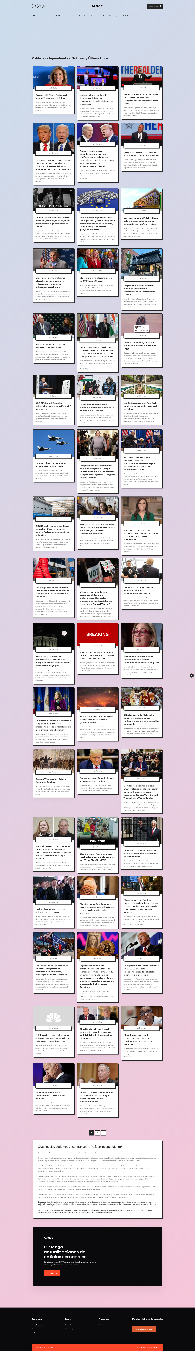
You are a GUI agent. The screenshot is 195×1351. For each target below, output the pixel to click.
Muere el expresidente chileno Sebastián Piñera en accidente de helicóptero (141, 853)
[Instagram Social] (44, 6)
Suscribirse (153, 6)
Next (103, 1133)
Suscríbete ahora (144, 1329)
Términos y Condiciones (73, 1329)
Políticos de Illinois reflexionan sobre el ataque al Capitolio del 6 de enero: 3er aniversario (52, 1038)
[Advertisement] (97, 36)
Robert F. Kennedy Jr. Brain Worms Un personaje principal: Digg (141, 345)
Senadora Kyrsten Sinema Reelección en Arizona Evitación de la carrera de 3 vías (141, 659)
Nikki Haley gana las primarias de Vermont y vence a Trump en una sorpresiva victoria (97, 655)
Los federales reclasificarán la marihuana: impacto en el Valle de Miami (141, 406)
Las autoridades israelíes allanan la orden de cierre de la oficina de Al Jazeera (97, 407)
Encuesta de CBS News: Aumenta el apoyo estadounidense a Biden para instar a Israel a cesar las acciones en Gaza (140, 463)
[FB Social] (34, 6)
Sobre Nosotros (37, 1325)
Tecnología (114, 16)
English (34, 1333)
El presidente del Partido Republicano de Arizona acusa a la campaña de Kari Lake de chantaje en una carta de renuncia (141, 906)
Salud (125, 16)
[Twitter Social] (39, 6)
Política (59, 16)
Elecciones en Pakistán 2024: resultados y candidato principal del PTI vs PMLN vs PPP (97, 857)
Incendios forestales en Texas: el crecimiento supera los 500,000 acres (96, 719)
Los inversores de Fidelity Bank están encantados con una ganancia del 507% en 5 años (141, 221)
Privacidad (69, 1325)
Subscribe (50, 1273)
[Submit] (34, 15)
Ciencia (135, 16)
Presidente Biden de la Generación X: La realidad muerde (50, 1095)
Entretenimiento (98, 16)
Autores (101, 1329)
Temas (101, 1325)
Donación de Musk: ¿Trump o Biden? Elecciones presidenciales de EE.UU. (140, 590)
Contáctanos (36, 1329)
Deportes (83, 16)
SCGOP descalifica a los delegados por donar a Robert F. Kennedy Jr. (53, 406)
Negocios (71, 16)
